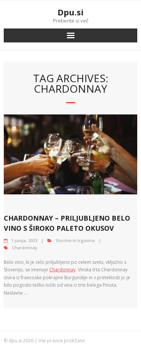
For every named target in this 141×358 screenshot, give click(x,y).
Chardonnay (24, 247)
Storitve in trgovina (75, 240)
